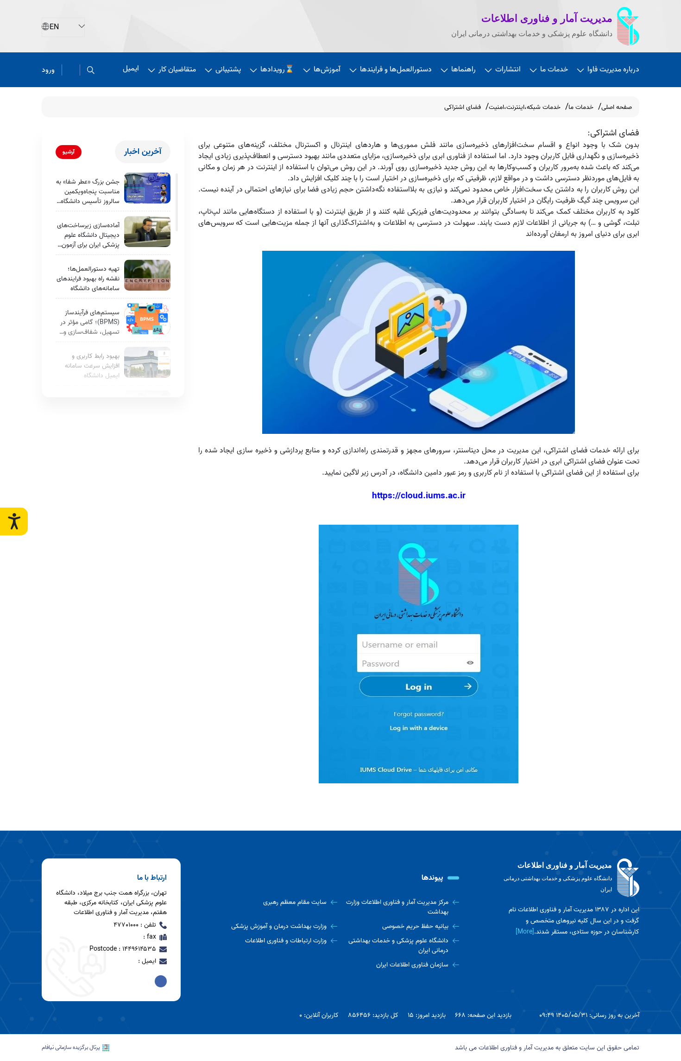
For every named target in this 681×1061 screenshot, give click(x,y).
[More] (525, 932)
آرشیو (69, 151)
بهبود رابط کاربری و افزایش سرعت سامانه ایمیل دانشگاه (92, 366)
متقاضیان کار (177, 70)
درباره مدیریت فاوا (613, 70)
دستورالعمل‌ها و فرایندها (396, 70)
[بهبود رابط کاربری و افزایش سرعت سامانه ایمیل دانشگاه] (147, 362)
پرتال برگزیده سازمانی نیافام (71, 1047)
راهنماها (463, 70)
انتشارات (508, 70)
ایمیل (131, 69)
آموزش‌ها (327, 70)
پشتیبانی (228, 70)
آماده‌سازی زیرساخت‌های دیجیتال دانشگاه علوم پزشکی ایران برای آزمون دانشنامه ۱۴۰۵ (88, 235)
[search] (91, 70)
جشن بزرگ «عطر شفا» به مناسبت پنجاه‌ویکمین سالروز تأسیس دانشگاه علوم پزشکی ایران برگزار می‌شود (88, 191)
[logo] (569, 877)
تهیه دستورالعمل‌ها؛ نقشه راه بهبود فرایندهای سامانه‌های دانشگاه (88, 278)
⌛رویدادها (277, 70)
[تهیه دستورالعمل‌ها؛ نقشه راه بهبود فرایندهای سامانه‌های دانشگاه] (147, 275)
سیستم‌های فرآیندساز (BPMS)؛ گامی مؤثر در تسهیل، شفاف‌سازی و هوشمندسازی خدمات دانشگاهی (90, 322)
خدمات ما (554, 70)
